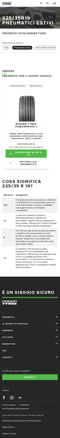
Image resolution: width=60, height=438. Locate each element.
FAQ (4, 351)
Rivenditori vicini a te (28, 153)
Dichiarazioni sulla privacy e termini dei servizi (21, 421)
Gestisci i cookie (9, 434)
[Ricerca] (47, 3)
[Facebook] (4, 398)
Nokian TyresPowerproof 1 (26, 125)
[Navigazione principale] (54, 3)
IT (41, 3)
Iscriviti (30, 377)
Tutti (6, 47)
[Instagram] (12, 398)
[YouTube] (19, 398)
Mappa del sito (8, 427)
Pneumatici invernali (46, 47)
